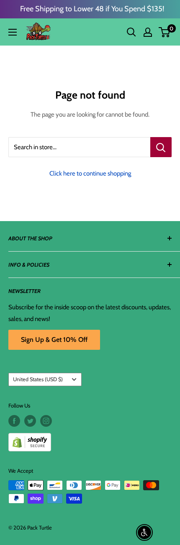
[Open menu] (12, 32)
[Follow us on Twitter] (30, 421)
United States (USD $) (38, 379)
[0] (164, 32)
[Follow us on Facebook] (14, 421)
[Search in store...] (161, 147)
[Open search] (131, 32)
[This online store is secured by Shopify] (90, 439)
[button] (164, 32)
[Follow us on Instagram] (46, 421)
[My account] (148, 32)
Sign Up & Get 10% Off (54, 340)
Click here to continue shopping (90, 173)
